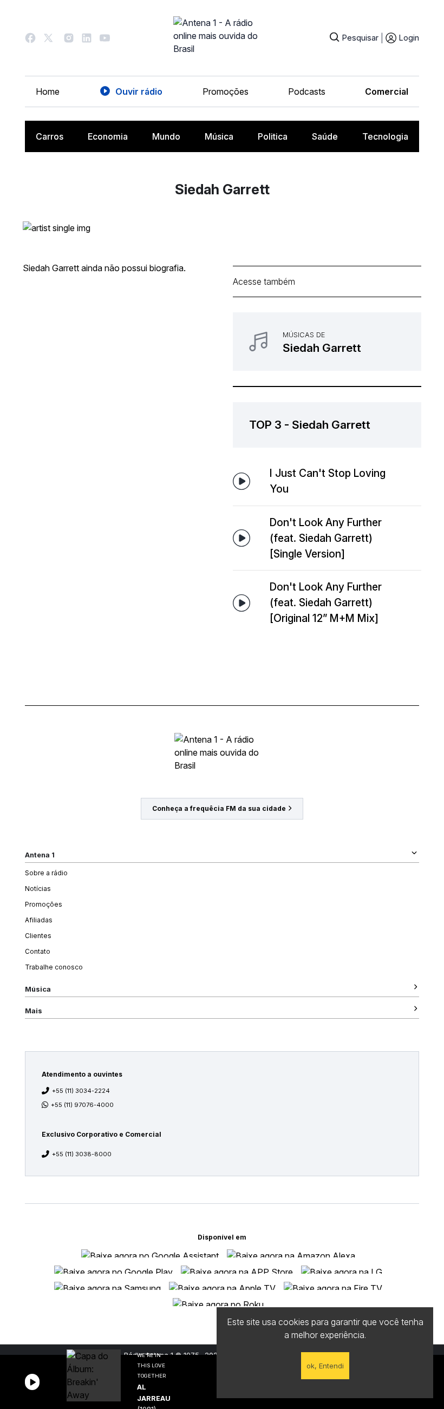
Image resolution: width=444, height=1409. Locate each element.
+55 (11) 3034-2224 (81, 1091)
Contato (37, 951)
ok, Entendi (325, 1365)
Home (48, 91)
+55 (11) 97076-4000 (82, 1105)
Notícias (38, 888)
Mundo (166, 136)
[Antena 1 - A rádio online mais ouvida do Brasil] (222, 38)
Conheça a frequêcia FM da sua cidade (219, 808)
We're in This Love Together (151, 1365)
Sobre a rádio (46, 873)
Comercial (386, 91)
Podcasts (306, 91)
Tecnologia (385, 136)
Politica (273, 136)
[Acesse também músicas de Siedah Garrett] (327, 341)
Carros (49, 136)
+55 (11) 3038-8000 (82, 1154)
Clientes (38, 936)
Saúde (325, 136)
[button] (30, 37)
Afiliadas (39, 920)
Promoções (226, 91)
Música (219, 136)
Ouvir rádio (138, 91)
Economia (108, 136)
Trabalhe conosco (54, 967)
